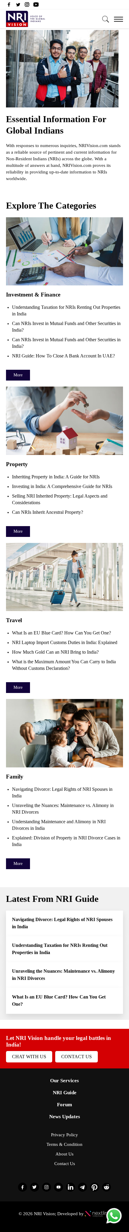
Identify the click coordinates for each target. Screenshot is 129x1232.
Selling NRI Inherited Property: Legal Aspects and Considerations (59, 499)
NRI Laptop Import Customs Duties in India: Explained (64, 642)
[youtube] (36, 6)
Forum (64, 1104)
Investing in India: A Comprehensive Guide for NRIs (62, 486)
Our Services (64, 1080)
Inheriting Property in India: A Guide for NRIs (56, 476)
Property (17, 464)
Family (14, 776)
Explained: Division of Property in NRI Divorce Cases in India (66, 841)
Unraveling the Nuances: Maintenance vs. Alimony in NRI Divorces (63, 809)
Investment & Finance (33, 294)
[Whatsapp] (114, 1223)
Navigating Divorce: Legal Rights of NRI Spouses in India (62, 792)
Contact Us (76, 1056)
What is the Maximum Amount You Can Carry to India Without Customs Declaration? (64, 665)
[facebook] (9, 6)
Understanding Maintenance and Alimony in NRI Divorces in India (59, 825)
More (18, 375)
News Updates (64, 1116)
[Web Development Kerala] (97, 1213)
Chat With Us (29, 1056)
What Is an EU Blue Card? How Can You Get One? (62, 632)
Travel (14, 620)
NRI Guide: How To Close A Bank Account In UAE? (63, 355)
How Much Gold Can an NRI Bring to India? (55, 652)
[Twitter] (18, 6)
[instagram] (27, 6)
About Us (65, 1154)
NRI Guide (64, 1092)
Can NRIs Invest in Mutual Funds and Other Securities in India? (66, 327)
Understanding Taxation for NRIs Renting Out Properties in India (66, 310)
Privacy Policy (64, 1134)
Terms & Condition (64, 1144)
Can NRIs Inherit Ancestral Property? (47, 512)
